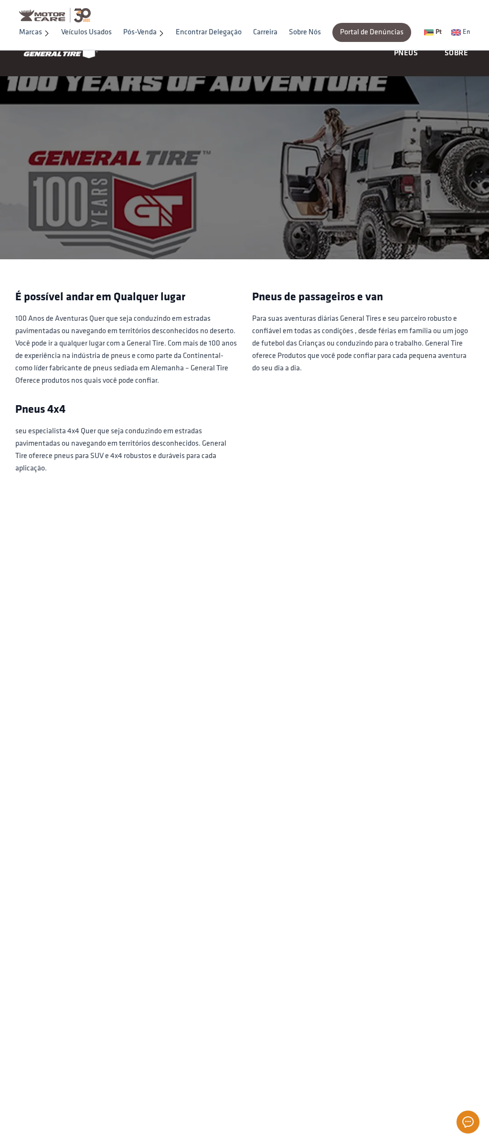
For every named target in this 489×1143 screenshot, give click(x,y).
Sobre (456, 53)
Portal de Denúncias (372, 32)
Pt (439, 32)
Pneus (406, 53)
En (466, 32)
